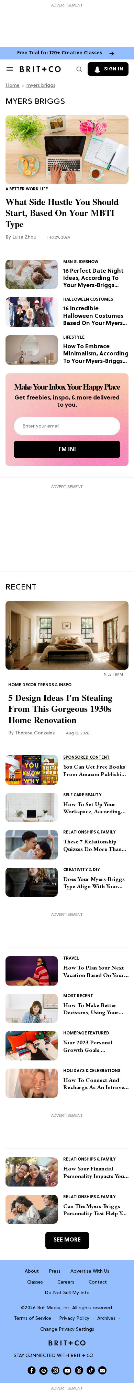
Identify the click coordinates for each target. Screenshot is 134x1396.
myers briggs (40, 85)
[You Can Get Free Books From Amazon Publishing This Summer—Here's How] (31, 769)
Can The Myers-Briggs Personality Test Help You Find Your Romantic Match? (96, 1210)
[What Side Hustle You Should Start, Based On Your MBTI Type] (67, 149)
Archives (106, 1318)
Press (54, 1271)
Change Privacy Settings (67, 1329)
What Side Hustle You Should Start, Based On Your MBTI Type (62, 213)
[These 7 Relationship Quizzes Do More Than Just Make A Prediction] (31, 844)
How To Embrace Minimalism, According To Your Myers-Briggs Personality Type (96, 354)
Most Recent (78, 996)
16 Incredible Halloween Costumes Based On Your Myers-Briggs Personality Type (94, 316)
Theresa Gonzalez (35, 733)
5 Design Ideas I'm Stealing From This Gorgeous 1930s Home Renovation (60, 709)
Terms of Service (32, 1318)
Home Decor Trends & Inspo (39, 685)
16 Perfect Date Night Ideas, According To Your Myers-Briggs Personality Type (93, 278)
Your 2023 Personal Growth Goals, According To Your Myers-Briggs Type (87, 1046)
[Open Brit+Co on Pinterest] (43, 1370)
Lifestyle (74, 337)
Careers (65, 1282)
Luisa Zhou (24, 237)
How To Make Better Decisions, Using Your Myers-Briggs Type (91, 1009)
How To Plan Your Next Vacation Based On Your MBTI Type (93, 971)
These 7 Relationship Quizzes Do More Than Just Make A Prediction (92, 845)
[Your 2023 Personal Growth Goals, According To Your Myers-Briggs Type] (31, 1045)
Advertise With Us (89, 1271)
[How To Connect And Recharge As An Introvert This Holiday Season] (31, 1083)
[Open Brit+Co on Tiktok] (91, 1370)
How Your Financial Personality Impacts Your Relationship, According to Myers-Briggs (94, 1172)
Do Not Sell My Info (67, 1293)
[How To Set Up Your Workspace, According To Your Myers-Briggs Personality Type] (31, 807)
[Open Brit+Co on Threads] (79, 1370)
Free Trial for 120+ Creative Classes (59, 53)
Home (12, 85)
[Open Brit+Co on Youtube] (67, 1370)
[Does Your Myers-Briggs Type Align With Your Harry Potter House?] (31, 882)
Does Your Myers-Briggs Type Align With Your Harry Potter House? (94, 883)
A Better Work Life (26, 189)
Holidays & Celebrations (91, 1071)
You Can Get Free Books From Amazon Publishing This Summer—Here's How (95, 770)
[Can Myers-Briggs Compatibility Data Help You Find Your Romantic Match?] (31, 1209)
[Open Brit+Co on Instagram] (55, 1370)
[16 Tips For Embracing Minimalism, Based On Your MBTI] (31, 349)
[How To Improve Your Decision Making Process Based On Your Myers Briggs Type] (31, 1008)
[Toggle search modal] (78, 69)
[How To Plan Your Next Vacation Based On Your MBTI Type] (31, 970)
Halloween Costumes (88, 299)
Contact (98, 1282)
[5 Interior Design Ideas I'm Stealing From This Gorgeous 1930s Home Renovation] (67, 635)
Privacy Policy (74, 1318)
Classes (35, 1282)
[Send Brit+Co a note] (102, 1370)
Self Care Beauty (82, 795)
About (32, 1271)
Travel (71, 958)
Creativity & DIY (81, 870)
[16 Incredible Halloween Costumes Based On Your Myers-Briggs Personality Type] (31, 312)
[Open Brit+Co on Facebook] (31, 1370)
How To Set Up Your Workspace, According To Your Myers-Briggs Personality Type (92, 808)
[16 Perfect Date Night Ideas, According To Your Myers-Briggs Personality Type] (31, 274)
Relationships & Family (89, 832)
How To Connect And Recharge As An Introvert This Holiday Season (96, 1083)
